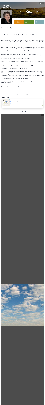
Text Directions (18, 105)
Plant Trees (34, 105)
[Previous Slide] (3, 305)
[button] (6, 102)
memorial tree (11, 86)
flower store (25, 86)
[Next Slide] (42, 305)
